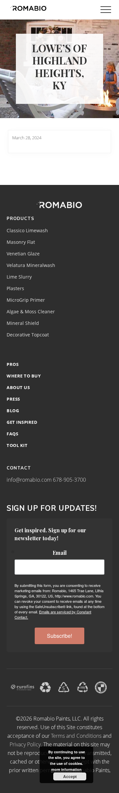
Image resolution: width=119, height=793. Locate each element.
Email (60, 552)
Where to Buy (24, 376)
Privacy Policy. (26, 744)
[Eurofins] (22, 686)
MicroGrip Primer (26, 300)
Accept (70, 776)
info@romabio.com (29, 479)
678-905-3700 (69, 479)
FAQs (12, 434)
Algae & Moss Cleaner (31, 312)
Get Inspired (22, 422)
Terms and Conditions (76, 735)
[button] (105, 9)
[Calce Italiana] (100, 686)
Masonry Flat (21, 242)
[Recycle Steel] (82, 686)
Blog (13, 411)
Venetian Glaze (23, 254)
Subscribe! (59, 635)
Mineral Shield (23, 323)
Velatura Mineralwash (31, 265)
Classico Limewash (27, 231)
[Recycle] (45, 686)
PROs (13, 364)
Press (13, 399)
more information (66, 769)
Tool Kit (17, 445)
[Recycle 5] (63, 686)
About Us (18, 387)
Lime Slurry (19, 277)
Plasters (15, 288)
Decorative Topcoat (28, 335)
